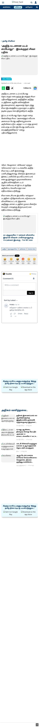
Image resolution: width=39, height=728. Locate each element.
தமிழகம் (29, 7)
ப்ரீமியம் (18, 7)
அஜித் (4, 249)
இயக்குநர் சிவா (12, 249)
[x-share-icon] (8, 89)
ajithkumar (23, 249)
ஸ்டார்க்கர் (7, 79)
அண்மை (6, 7)
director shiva (31, 249)
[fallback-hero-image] (8, 419)
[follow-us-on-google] (35, 88)
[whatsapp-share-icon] (3, 89)
